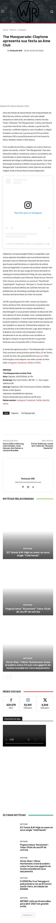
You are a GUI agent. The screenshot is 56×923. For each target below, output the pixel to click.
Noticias (13, 30)
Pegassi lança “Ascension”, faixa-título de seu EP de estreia (28, 610)
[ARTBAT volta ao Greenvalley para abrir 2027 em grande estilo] (10, 902)
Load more (27, 915)
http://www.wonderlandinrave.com (28, 482)
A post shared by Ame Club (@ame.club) (28, 244)
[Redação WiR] (5, 50)
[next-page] (9, 677)
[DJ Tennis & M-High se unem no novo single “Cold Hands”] (28, 531)
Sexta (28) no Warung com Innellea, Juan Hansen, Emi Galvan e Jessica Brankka (13, 447)
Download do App (13, 719)
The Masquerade (28, 413)
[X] (33, 486)
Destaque (22, 30)
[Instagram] (28, 486)
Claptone (14, 413)
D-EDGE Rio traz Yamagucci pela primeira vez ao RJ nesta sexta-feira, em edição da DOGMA (35, 885)
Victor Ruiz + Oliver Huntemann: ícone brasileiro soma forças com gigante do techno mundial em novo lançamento (28, 665)
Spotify (46, 400)
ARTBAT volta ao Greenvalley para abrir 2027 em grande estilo (35, 904)
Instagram (12, 363)
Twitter (30, 363)
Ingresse (40, 356)
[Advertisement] (28, 779)
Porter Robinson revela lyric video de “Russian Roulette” (42, 446)
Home (5, 30)
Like (11, 698)
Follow (28, 698)
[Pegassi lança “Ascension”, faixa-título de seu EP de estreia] (28, 587)
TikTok (38, 363)
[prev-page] (4, 677)
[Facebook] (23, 486)
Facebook (22, 363)
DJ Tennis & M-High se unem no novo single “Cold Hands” (28, 554)
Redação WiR (16, 51)
